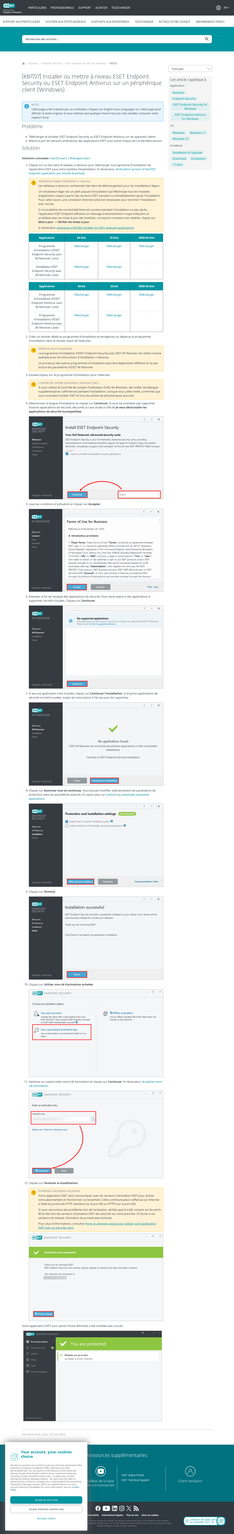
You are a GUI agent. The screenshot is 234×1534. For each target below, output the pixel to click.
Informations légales (112, 1515)
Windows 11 (198, 133)
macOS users (58, 158)
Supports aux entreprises (110, 22)
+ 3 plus (178, 164)
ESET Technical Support (135, 1480)
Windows (179, 133)
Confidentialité (91, 1515)
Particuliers (37, 8)
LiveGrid (111, 794)
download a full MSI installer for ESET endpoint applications (95, 228)
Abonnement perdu (210, 22)
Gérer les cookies (150, 1515)
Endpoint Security (51, 63)
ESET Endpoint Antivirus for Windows (190, 117)
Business (33, 63)
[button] (226, 7)
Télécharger (121, 8)
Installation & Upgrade (187, 152)
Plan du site (132, 1515)
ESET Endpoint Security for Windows (85, 63)
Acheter (101, 8)
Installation (198, 158)
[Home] (23, 63)
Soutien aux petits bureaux (66, 22)
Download (179, 158)
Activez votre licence (174, 22)
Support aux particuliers (21, 22)
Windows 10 (180, 139)
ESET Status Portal (132, 1475)
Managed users (80, 158)
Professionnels (62, 8)
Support (84, 8)
